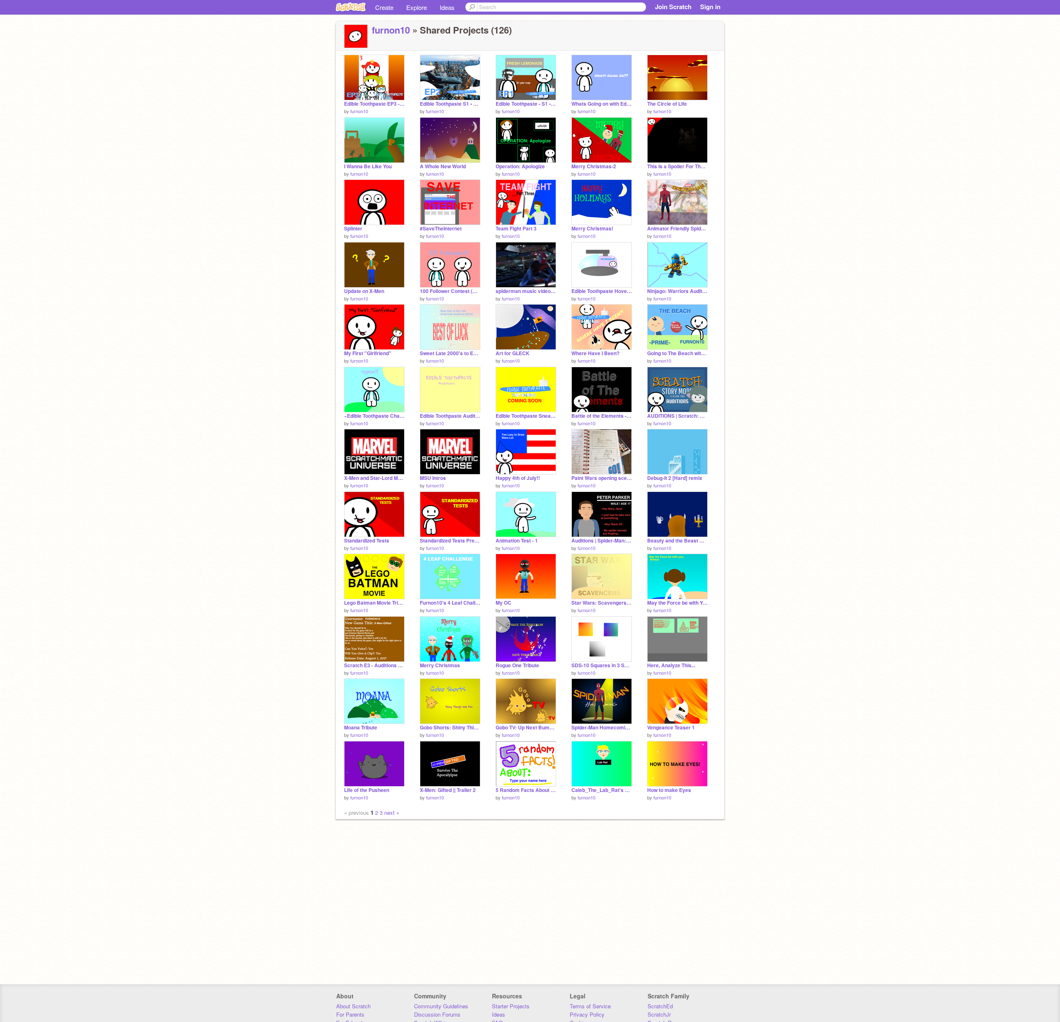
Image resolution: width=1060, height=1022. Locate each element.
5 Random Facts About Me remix (526, 790)
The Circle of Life (667, 103)
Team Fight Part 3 (516, 228)
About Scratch (353, 1006)
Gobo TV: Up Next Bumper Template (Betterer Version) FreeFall (526, 727)
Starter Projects (511, 1006)
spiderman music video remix (526, 291)
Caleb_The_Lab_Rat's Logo (601, 790)
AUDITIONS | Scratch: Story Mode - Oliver (677, 415)
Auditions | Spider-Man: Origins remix (601, 540)
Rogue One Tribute (517, 665)
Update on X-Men (364, 291)
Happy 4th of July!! (518, 478)
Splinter (353, 228)
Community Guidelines (441, 1006)
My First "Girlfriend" (367, 353)
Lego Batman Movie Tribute (374, 602)
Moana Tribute (360, 727)
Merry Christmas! (592, 228)
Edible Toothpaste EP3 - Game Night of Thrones (374, 103)
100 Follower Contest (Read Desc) (450, 291)
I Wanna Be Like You (368, 166)
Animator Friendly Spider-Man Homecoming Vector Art (677, 228)
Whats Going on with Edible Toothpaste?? (601, 103)
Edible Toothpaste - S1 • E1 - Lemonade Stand (526, 103)
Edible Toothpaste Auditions (450, 415)
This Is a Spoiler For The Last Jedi (677, 166)
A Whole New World (443, 166)
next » (391, 812)
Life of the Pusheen (366, 790)
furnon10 (391, 29)
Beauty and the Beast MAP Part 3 (677, 540)
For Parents (350, 1014)
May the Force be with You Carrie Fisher (677, 602)
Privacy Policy (587, 1014)
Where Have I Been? (595, 353)
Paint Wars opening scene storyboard (601, 478)
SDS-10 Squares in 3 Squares (601, 665)
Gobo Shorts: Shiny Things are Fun (450, 727)
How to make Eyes (669, 790)
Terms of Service (590, 1006)
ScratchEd (660, 1006)
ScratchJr (659, 1014)
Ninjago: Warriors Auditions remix (677, 291)
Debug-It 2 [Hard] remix (674, 478)
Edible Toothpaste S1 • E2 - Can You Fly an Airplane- (450, 103)
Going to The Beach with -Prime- (677, 353)
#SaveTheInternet (441, 228)
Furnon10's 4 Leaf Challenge (450, 602)
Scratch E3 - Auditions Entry (374, 665)
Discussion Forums (437, 1014)
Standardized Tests (366, 540)
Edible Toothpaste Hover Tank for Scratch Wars (601, 291)
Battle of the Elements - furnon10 (601, 415)
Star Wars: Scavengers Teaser (601, 602)
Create (384, 7)
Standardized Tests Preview (450, 540)
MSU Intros (433, 478)
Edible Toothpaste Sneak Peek (526, 415)
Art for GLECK (513, 353)
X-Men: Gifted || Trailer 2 (448, 790)
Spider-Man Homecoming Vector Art (601, 727)
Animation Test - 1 (517, 540)
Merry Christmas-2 (593, 166)
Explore (416, 7)
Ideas (447, 7)
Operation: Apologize (520, 166)
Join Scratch (673, 6)
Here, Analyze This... (671, 665)
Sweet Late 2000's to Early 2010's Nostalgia (450, 353)
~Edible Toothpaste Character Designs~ (374, 415)
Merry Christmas (440, 665)
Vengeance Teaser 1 (671, 727)
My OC (503, 602)
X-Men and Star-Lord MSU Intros (374, 478)
